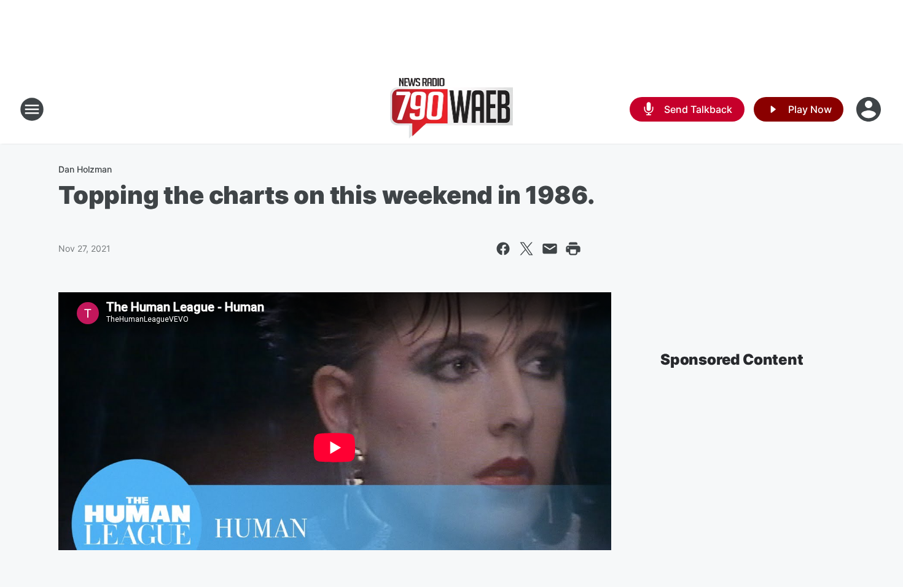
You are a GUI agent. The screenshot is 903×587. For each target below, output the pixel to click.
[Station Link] (452, 109)
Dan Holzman (85, 169)
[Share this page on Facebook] (503, 248)
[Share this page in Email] (549, 248)
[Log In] (869, 109)
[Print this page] (573, 248)
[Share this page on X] (526, 248)
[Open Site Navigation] (32, 109)
